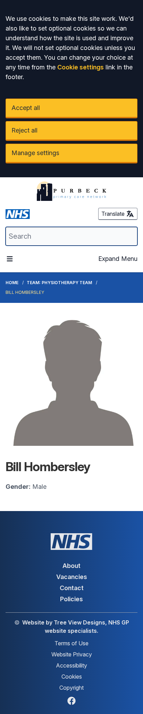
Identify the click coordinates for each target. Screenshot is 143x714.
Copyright (71, 687)
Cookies (71, 676)
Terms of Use (71, 643)
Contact (72, 588)
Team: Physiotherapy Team (59, 282)
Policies (71, 599)
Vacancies (71, 576)
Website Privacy (71, 654)
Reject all (24, 130)
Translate (113, 213)
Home (12, 282)
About (71, 565)
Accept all (25, 107)
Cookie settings (80, 67)
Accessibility (71, 665)
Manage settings (35, 152)
